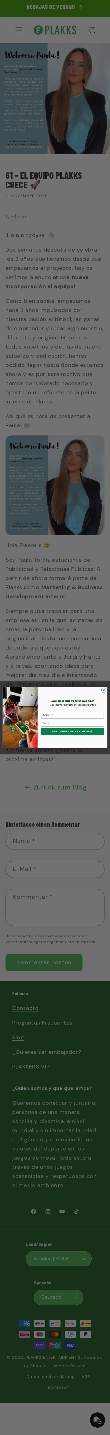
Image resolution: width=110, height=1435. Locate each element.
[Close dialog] (103, 690)
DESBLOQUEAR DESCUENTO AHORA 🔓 (72, 731)
